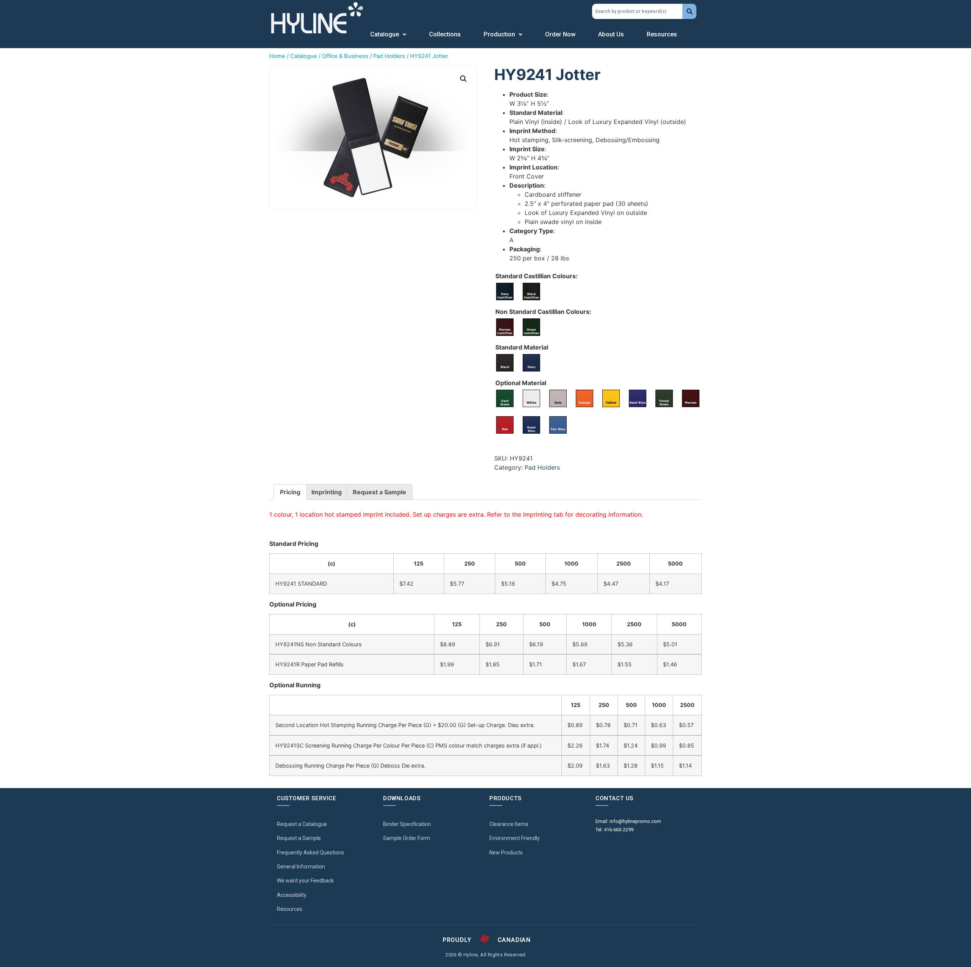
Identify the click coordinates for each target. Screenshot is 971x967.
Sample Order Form (406, 838)
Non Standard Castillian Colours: (543, 311)
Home (277, 56)
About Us (611, 34)
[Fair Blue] (557, 424)
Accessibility (291, 895)
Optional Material (520, 383)
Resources (662, 34)
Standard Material (521, 347)
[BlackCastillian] (531, 291)
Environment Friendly (514, 838)
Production (499, 34)
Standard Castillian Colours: (536, 276)
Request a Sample (379, 492)
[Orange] (584, 398)
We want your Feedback (305, 881)
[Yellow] (611, 398)
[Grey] (557, 398)
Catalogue (384, 34)
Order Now (560, 34)
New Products (506, 852)
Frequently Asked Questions (310, 852)
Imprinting (326, 492)
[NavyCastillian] (504, 291)
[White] (531, 398)
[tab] (290, 492)
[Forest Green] (664, 398)
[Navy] (531, 362)
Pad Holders (389, 56)
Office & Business (345, 56)
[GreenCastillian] (531, 327)
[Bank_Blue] (637, 398)
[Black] (504, 362)
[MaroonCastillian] (504, 327)
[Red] (504, 424)
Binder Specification (407, 824)
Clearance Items (508, 824)
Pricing (290, 492)
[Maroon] (690, 398)
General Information (301, 867)
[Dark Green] (504, 398)
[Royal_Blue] (531, 424)
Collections (445, 34)
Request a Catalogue (302, 824)
